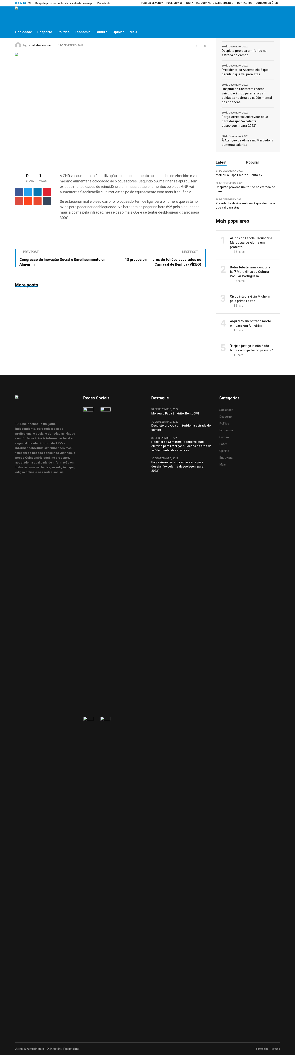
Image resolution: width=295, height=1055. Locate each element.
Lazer (223, 444)
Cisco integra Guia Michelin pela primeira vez (250, 298)
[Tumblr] (47, 201)
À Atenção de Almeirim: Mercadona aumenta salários (247, 142)
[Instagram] (259, 16)
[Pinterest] (47, 192)
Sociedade (226, 410)
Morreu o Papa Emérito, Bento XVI (240, 175)
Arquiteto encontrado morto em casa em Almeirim (250, 323)
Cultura (224, 437)
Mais (222, 464)
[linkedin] (38, 192)
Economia (226, 430)
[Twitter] (268, 16)
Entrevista (226, 457)
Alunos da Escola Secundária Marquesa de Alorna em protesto (251, 243)
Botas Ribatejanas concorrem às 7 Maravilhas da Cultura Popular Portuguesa (251, 272)
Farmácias (262, 1049)
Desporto (225, 416)
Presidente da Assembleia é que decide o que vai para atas (245, 72)
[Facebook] (251, 16)
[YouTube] (276, 16)
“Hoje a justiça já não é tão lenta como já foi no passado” (251, 348)
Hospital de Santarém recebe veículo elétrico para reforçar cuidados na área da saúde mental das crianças (247, 96)
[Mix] (38, 201)
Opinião (224, 451)
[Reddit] (28, 201)
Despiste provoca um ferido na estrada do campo (53, 3)
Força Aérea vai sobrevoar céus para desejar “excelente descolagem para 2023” (245, 121)
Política (224, 423)
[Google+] (19, 201)
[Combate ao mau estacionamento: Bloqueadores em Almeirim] (86, 108)
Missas (276, 1049)
